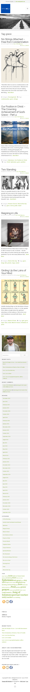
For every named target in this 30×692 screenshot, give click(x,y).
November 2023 (6, 427)
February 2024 (6, 420)
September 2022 (6, 436)
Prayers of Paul (6, 538)
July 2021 (5, 480)
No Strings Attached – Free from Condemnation (14, 40)
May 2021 (5, 487)
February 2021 (6, 496)
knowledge (13, 584)
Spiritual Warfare (7, 550)
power (23, 587)
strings (16, 99)
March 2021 (5, 493)
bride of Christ (17, 576)
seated (17, 263)
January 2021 (6, 499)
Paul (13, 586)
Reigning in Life (9, 213)
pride (16, 205)
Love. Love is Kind (7, 373)
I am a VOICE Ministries (18, 43)
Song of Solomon (7, 547)
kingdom (19, 582)
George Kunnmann (7, 390)
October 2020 (6, 509)
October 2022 (6, 433)
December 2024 (6, 411)
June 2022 (5, 446)
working (17, 597)
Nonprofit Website (7, 681)
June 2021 (5, 483)
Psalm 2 (21, 590)
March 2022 (5, 455)
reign (13, 263)
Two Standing (8, 169)
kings (2, 263)
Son (11, 592)
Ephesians (11, 160)
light (17, 584)
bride (10, 576)
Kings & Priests (6, 528)
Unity (4, 566)
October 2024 (6, 414)
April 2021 (5, 490)
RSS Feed (22, 681)
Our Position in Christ (21, 160)
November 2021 (6, 468)
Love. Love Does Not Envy (9, 370)
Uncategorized (12, 97)
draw (14, 578)
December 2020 (6, 502)
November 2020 (6, 506)
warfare (10, 597)
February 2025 (6, 404)
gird (23, 320)
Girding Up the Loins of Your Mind (13, 272)
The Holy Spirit (6, 553)
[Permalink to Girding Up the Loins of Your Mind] (15, 291)
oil (10, 587)
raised (24, 590)
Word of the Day (22, 203)
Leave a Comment (25, 45)
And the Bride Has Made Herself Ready (12, 522)
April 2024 (5, 417)
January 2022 (6, 461)
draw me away (19, 578)
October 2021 (6, 471)
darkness (4, 578)
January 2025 (6, 407)
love (20, 584)
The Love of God (6, 560)
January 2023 (6, 430)
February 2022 (6, 458)
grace (11, 99)
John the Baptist (12, 582)
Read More (11, 92)
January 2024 (6, 423)
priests (9, 263)
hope (2, 322)
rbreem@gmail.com (20, 1)
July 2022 (5, 442)
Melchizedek (25, 584)
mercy (12, 205)
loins (6, 322)
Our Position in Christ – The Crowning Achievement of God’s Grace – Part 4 (13, 110)
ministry (3, 587)
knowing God (5, 584)
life (6, 263)
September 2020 (6, 512)
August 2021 (5, 477)
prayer (5, 589)
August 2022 (5, 439)
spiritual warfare (19, 594)
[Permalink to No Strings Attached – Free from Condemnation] (15, 65)
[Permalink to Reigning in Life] (15, 233)
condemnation (5, 99)
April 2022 (5, 452)
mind (9, 322)
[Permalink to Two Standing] (15, 183)
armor (3, 576)
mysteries (7, 587)
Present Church (12, 203)
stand (19, 205)
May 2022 (5, 449)
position (23, 162)
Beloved (6, 576)
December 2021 (6, 465)
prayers (11, 590)
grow (22, 580)
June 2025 (5, 401)
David (7, 578)
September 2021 (6, 474)
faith (15, 580)
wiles (14, 597)
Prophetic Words (6, 544)
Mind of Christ (12, 320)
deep (10, 578)
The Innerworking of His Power (10, 557)
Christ (8, 162)
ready (4, 592)
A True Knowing (6, 519)
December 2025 (6, 398)
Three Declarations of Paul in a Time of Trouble (14, 367)
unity (4, 597)
